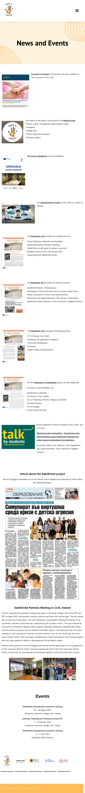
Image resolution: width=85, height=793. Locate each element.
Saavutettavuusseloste (11, 788)
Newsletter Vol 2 (38, 331)
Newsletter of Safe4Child (45, 383)
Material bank (69, 121)
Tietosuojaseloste (30, 788)
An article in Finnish (40, 74)
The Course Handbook (37, 156)
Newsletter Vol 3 (38, 283)
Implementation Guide (50, 203)
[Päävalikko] (77, 10)
